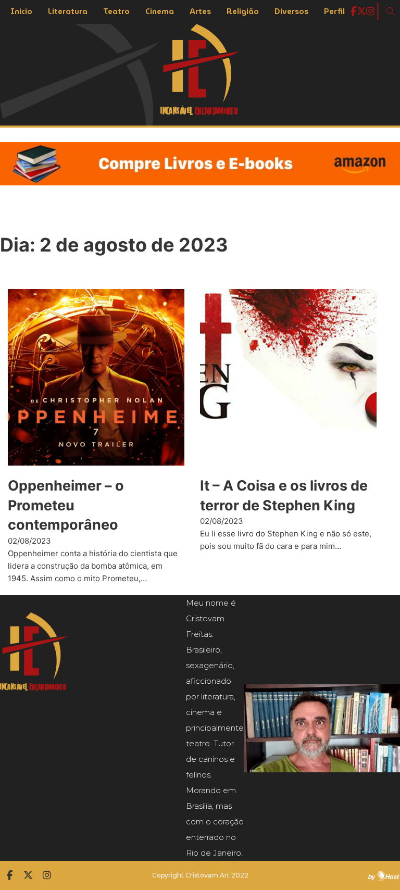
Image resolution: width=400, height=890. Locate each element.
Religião (243, 11)
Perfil (334, 11)
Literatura (68, 11)
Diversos (291, 11)
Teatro (116, 11)
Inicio (21, 11)
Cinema (159, 11)
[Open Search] (390, 11)
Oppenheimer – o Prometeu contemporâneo (66, 505)
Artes (200, 11)
